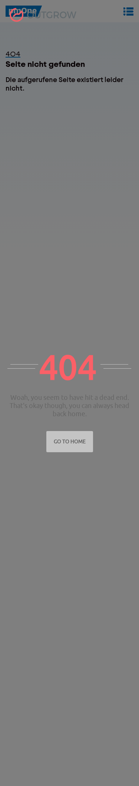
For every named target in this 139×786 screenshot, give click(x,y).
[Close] (131, 37)
